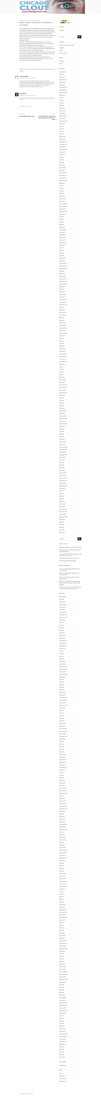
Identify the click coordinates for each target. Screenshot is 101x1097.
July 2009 (61, 429)
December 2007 (63, 478)
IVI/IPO (61, 50)
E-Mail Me (61, 30)
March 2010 (62, 408)
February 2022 (62, 110)
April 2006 (61, 529)
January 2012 (62, 351)
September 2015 (63, 284)
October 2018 (62, 209)
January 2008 (62, 475)
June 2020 (61, 157)
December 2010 (63, 385)
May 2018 (61, 222)
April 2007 (61, 498)
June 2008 (61, 462)
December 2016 (63, 263)
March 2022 (62, 108)
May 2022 (61, 103)
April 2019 (61, 193)
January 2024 (62, 77)
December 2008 (63, 447)
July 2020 (61, 154)
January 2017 (62, 260)
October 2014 (62, 302)
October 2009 (62, 421)
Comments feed (63, 1078)
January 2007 (62, 506)
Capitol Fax (61, 47)
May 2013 (61, 317)
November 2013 (63, 315)
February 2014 (62, 312)
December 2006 (63, 509)
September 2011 (63, 361)
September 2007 (63, 485)
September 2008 (63, 454)
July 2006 (61, 522)
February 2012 (62, 348)
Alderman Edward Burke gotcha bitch (67, 560)
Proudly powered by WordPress (26, 1093)
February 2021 (62, 136)
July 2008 (61, 460)
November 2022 (63, 90)
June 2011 (61, 369)
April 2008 (61, 467)
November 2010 (63, 387)
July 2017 (61, 247)
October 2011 (62, 359)
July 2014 (61, 307)
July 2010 (61, 397)
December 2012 (63, 325)
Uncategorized (62, 1065)
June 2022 (61, 100)
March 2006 (62, 532)
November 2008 (63, 449)
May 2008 (61, 465)
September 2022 (63, 92)
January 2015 (62, 297)
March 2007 (62, 501)
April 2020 (61, 162)
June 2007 (61, 493)
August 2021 (62, 123)
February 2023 (62, 82)
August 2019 (62, 183)
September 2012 (63, 333)
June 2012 (61, 338)
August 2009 (62, 426)
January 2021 (62, 139)
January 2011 (62, 382)
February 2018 (62, 229)
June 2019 (61, 188)
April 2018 (61, 224)
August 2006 (62, 519)
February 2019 (62, 198)
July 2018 (61, 216)
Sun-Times (61, 61)
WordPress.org (62, 1081)
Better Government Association (66, 45)
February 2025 (62, 72)
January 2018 (62, 232)
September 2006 (63, 516)
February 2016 (62, 276)
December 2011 (62, 354)
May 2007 (61, 496)
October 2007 (62, 483)
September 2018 (63, 211)
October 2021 (62, 118)
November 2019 (63, 175)
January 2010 (62, 413)
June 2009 (61, 431)
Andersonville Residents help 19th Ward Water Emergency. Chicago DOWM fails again (69, 583)
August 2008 (62, 457)
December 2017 (63, 235)
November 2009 (63, 418)
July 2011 (61, 366)
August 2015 (62, 286)
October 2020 (62, 147)
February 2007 (62, 504)
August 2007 (62, 488)
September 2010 (63, 392)
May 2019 (61, 191)
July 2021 (61, 126)
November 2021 (63, 116)
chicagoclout (36, 20)
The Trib (61, 63)
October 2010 (62, 390)
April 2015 (61, 289)
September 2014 (63, 304)
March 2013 (62, 320)
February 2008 (62, 473)
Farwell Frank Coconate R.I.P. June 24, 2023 (69, 558)
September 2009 (63, 423)
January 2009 (62, 444)
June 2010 (61, 400)
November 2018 (63, 206)
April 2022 (61, 105)
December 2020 (63, 141)
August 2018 (62, 214)
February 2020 (62, 167)
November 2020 (63, 144)
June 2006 (61, 524)
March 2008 (62, 470)
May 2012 (61, 341)
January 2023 (62, 84)
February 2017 (62, 258)
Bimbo (60, 573)
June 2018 (61, 219)
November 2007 (63, 480)
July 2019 (61, 185)
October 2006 (62, 514)
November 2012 (63, 328)
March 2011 (61, 377)
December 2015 (63, 278)
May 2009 (61, 434)
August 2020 (62, 152)
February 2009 (62, 441)
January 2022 (62, 113)
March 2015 (62, 291)
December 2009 (63, 416)
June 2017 (61, 250)
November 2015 (63, 281)
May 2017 (61, 253)
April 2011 (61, 374)
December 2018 (63, 203)
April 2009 (61, 436)
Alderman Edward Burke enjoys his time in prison (70, 547)
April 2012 (61, 343)
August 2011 (62, 364)
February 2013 (62, 322)
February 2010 (62, 410)
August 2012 (62, 335)
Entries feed (62, 1076)
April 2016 (61, 271)
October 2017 (62, 240)
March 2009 (62, 439)
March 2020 (62, 165)
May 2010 (61, 403)
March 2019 (62, 196)
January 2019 (62, 201)
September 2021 (63, 121)
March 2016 (62, 273)
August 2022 (62, 95)
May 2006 (61, 527)
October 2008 (62, 452)
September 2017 (63, 242)
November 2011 (62, 356)
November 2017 (63, 237)
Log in (60, 1073)
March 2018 (62, 227)
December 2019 (63, 172)
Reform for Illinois (63, 53)
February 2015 (62, 294)
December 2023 (63, 79)
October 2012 (62, 330)
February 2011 (62, 379)
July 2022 (61, 97)
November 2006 (63, 511)
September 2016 (63, 268)
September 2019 (63, 180)
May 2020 (61, 159)
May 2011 (61, 372)
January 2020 (62, 170)
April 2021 (61, 134)
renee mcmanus (23, 76)
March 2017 (62, 255)
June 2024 (61, 74)
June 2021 (61, 128)
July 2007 (61, 491)
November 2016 (63, 266)
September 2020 (63, 149)
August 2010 (62, 395)
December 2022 (63, 87)
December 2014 (63, 299)
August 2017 (62, 245)
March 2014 (62, 310)
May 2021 (61, 131)
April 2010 (61, 405)
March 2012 (62, 346)
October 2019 (62, 178)
